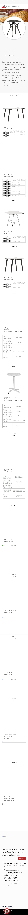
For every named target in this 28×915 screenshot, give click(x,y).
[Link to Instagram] (19, 912)
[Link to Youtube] (23, 912)
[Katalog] (14, 894)
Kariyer (19, 0)
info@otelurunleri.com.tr (19, 3)
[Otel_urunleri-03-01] (11, 6)
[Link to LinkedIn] (17, 912)
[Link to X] (15, 912)
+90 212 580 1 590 (8, 3)
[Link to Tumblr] (21, 912)
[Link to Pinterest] (25, 912)
